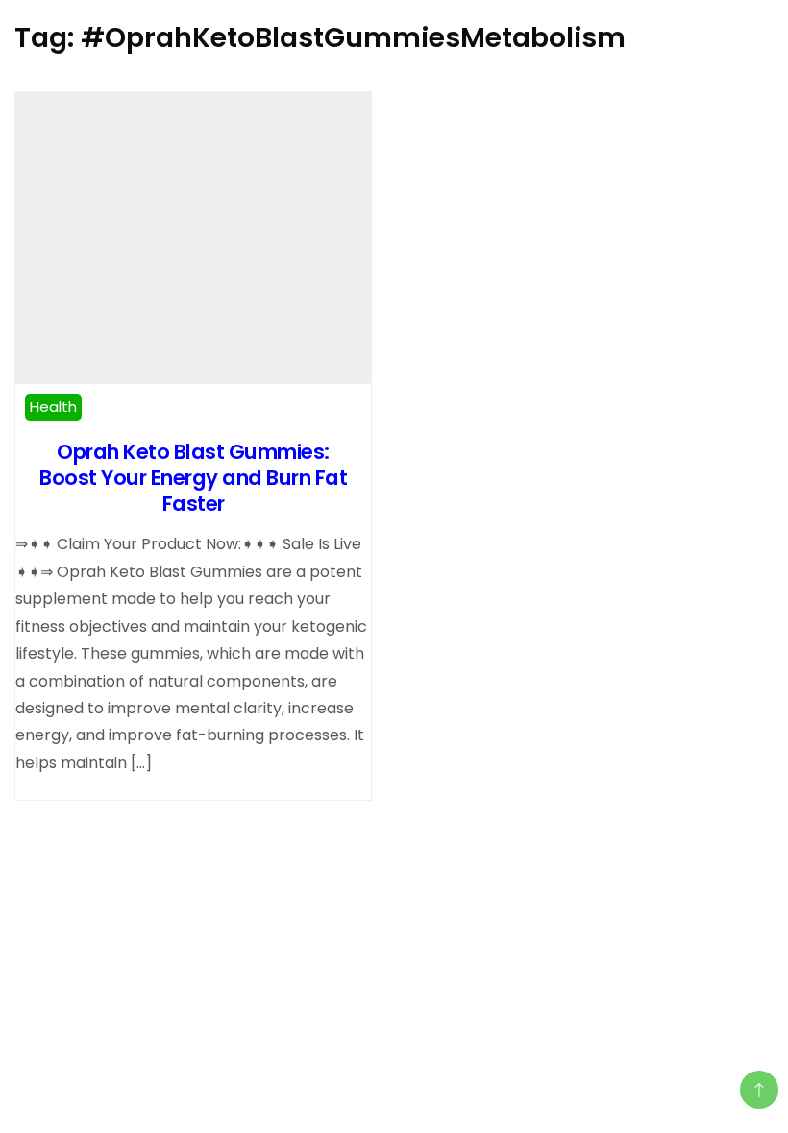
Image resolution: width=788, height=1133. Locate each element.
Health (53, 407)
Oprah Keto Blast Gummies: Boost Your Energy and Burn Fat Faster (193, 477)
